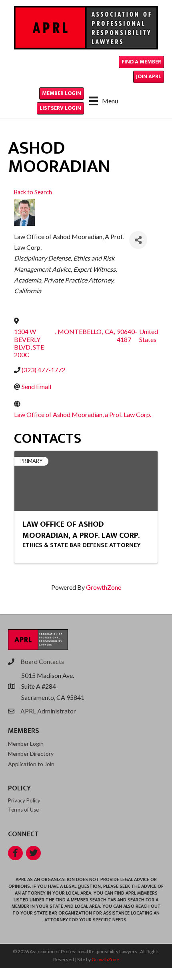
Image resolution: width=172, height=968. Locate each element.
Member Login (26, 743)
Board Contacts (42, 661)
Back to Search (33, 192)
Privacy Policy (24, 800)
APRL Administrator (48, 711)
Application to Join (31, 764)
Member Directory (31, 753)
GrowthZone (103, 587)
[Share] (138, 240)
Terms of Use (23, 809)
